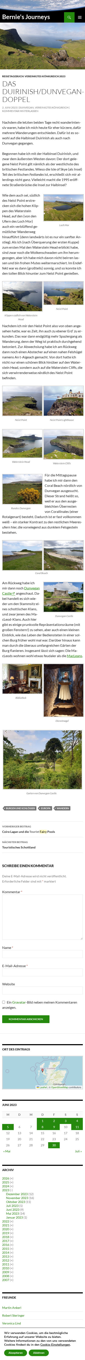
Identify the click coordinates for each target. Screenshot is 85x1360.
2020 (5, 1229)
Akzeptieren (15, 1353)
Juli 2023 (12, 1205)
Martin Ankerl (11, 1307)
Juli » (78, 1151)
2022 (5, 1221)
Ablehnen (38, 1353)
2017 (5, 1241)
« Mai (6, 1151)
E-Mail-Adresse (15, 966)
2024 (5, 1186)
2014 (5, 1252)
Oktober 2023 (15, 1202)
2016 (5, 1245)
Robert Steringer (13, 1315)
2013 (5, 1256)
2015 (5, 1248)
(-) (11, 1190)
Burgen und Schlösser (20, 808)
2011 (5, 1264)
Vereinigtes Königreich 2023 (45, 76)
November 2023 (17, 1198)
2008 (5, 1276)
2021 (5, 1225)
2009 (5, 1272)
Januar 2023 (14, 1217)
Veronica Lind (11, 1323)
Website (8, 984)
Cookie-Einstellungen (55, 1345)
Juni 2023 (12, 1209)
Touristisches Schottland (19, 844)
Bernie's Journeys (26, 16)
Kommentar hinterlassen (20, 111)
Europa (46, 808)
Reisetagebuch (13, 76)
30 (54, 1145)
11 (77, 1127)
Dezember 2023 (17, 1194)
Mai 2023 (12, 1213)
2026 (5, 1178)
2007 (5, 1280)
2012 (5, 1260)
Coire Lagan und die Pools (28, 829)
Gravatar (19, 1002)
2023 (5, 1190)
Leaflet (43, 1087)
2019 (5, 1233)
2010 (5, 1268)
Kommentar (12, 892)
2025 (5, 1182)
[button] (42, 1071)
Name (7, 947)
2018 (5, 1237)
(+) (11, 1178)
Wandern (63, 808)
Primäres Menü (80, 17)
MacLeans (74, 656)
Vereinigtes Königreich (51, 107)
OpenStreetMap (59, 1087)
